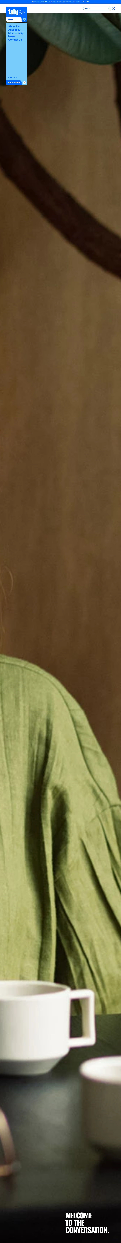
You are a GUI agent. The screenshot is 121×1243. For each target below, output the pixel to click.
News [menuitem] (11, 36)
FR (113, 8)
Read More (85, 1)
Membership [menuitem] (15, 33)
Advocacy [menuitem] (14, 29)
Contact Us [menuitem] (15, 39)
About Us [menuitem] (13, 26)
